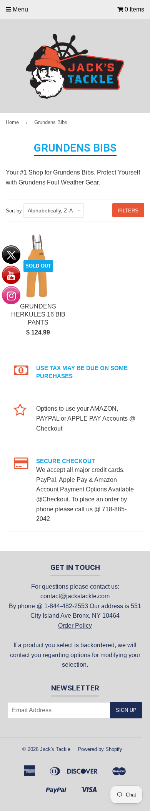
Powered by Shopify (100, 749)
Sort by (14, 211)
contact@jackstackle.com (75, 596)
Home (12, 122)
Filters (128, 211)
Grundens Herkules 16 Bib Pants (38, 314)
